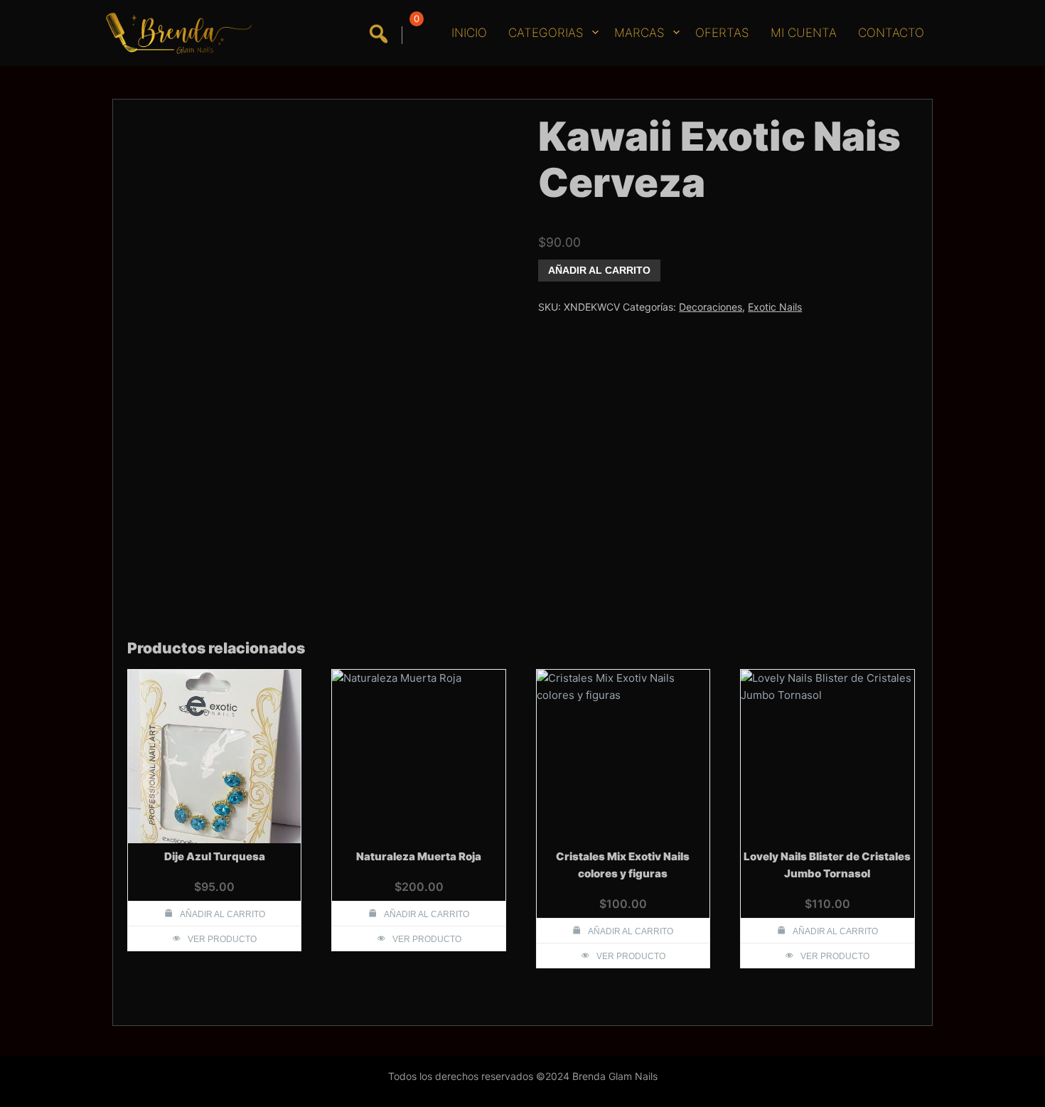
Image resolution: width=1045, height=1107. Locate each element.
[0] (414, 35)
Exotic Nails (775, 307)
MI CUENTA (804, 33)
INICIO (469, 33)
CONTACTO (891, 33)
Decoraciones (710, 307)
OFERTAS (722, 33)
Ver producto (222, 939)
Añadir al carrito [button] (222, 914)
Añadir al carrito (599, 270)
